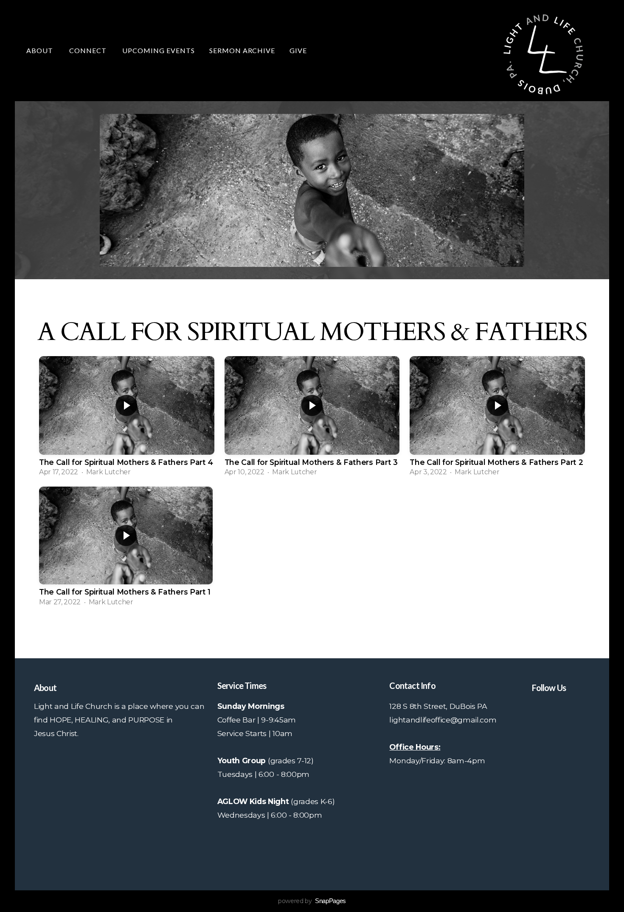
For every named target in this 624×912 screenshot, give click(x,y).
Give (298, 50)
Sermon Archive (242, 50)
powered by (312, 901)
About (40, 50)
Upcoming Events (158, 50)
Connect (88, 50)
